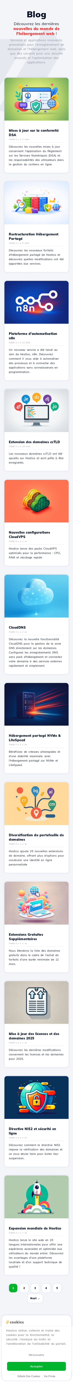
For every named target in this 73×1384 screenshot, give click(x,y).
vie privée (49, 1376)
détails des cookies (29, 1376)
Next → (35, 1298)
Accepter (36, 1366)
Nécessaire (36, 1355)
